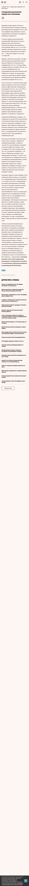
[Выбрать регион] (23, 2)
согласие (13, 880)
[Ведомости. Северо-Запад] (5, 2)
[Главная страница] (2, 2)
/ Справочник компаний (15, 7)
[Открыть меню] (26, 2)
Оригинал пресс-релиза (8, 275)
